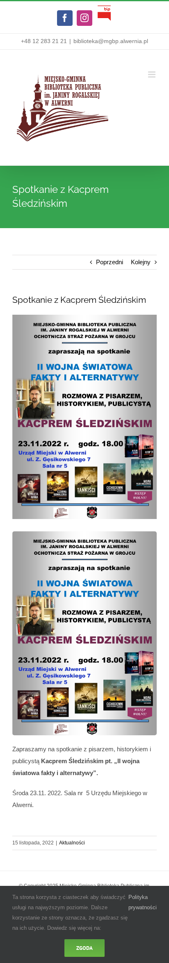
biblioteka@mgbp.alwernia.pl (110, 41)
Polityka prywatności (142, 902)
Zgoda (84, 948)
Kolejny (141, 261)
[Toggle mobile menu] (152, 74)
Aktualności (72, 843)
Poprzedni (109, 261)
